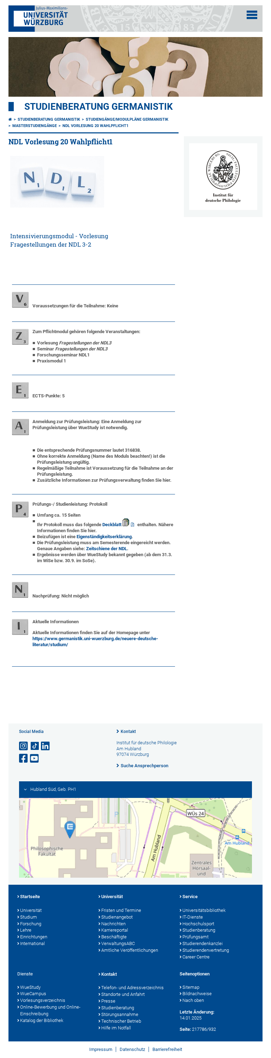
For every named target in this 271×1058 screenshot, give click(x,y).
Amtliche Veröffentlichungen (129, 950)
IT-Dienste (192, 917)
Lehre (25, 930)
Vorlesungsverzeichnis (42, 1000)
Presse (108, 1001)
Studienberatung (198, 930)
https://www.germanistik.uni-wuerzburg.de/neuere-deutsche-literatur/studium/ (95, 641)
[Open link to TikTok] (35, 746)
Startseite (30, 896)
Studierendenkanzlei (202, 943)
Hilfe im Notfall (116, 1027)
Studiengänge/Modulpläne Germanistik (127, 119)
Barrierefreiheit (167, 1049)
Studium (28, 917)
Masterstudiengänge (34, 126)
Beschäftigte (114, 936)
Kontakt (128, 731)
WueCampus (33, 993)
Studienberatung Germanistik (98, 106)
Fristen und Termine (121, 910)
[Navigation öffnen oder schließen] (252, 15)
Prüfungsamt (195, 936)
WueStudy (30, 987)
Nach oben (193, 1000)
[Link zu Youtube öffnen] (35, 758)
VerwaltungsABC (118, 943)
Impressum (100, 1049)
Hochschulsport (198, 923)
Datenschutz (132, 1049)
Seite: (185, 1029)
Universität (31, 910)
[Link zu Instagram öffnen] (24, 746)
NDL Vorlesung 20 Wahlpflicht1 (95, 126)
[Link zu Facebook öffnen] (24, 758)
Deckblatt (112, 524)
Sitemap (190, 987)
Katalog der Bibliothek (41, 1020)
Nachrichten (113, 923)
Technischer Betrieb (121, 1021)
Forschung (30, 923)
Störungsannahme (119, 1014)
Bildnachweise (197, 993)
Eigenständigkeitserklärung (104, 536)
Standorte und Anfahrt (123, 994)
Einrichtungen (33, 936)
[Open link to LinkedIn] (46, 746)
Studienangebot (117, 917)
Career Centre (196, 957)
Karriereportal (114, 930)
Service (190, 896)
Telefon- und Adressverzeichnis (132, 987)
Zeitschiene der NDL (106, 548)
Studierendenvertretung (205, 950)
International (32, 943)
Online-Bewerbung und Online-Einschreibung (50, 1010)
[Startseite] (10, 119)
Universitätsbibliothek (203, 910)
